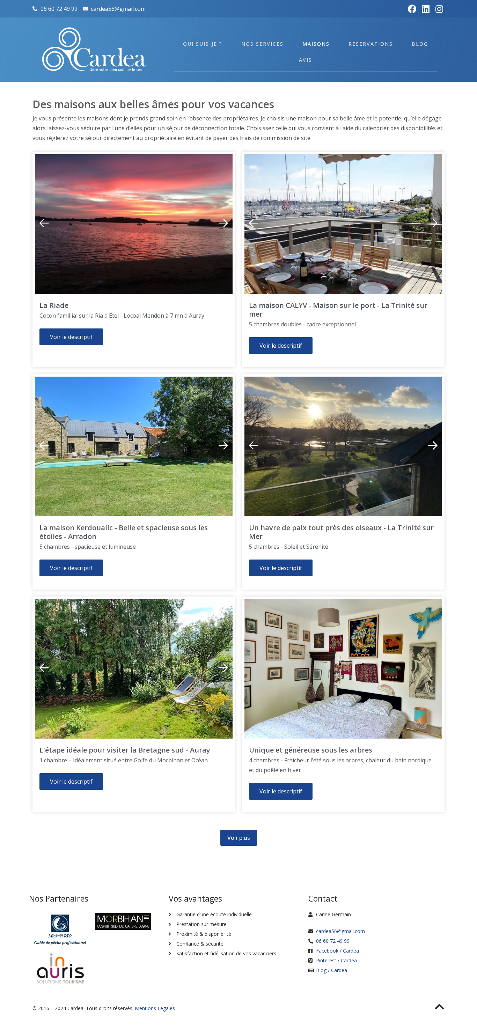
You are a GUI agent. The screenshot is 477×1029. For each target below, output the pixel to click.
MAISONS (316, 43)
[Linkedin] (425, 8)
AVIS (305, 60)
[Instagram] (439, 8)
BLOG (420, 43)
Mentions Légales (155, 1008)
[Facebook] (412, 8)
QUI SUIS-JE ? (202, 43)
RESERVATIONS (370, 43)
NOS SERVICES (262, 43)
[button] (223, 223)
